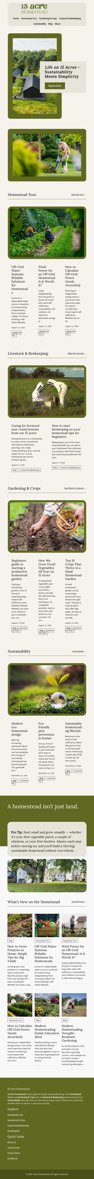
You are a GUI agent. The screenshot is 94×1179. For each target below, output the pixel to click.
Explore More (54, 85)
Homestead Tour (17, 333)
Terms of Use (13, 1147)
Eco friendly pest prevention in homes (46, 731)
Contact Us (12, 1158)
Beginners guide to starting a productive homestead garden (19, 570)
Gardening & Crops (20, 629)
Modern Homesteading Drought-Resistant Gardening (72, 1033)
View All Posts (77, 901)
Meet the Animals (76, 353)
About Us (11, 1142)
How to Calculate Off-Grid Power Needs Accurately (73, 276)
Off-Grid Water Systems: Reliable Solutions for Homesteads (20, 279)
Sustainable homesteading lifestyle (73, 727)
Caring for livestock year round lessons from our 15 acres (26, 429)
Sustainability (20, 781)
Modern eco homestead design (19, 729)
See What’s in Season (74, 488)
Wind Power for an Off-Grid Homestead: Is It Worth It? (47, 276)
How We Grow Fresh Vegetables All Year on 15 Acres (46, 568)
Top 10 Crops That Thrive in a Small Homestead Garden (73, 570)
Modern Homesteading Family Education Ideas (47, 1031)
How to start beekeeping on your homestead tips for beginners (66, 431)
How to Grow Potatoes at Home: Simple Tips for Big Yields (17, 954)
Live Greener (78, 651)
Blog (14, 470)
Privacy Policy (13, 1153)
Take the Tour (77, 194)
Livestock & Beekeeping (29, 470)
